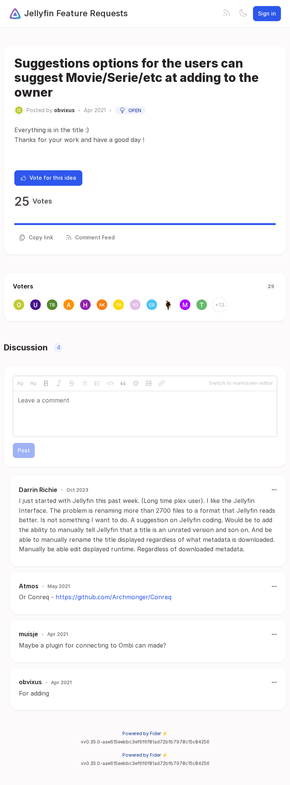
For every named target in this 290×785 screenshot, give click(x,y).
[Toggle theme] (243, 13)
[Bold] (46, 383)
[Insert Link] (161, 383)
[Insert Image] (148, 383)
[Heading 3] (33, 383)
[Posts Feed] (226, 13)
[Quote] (123, 383)
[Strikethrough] (71, 383)
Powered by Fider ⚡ (145, 733)
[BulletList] (84, 383)
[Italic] (59, 383)
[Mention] (136, 383)
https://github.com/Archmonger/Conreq (113, 597)
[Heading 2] (20, 383)
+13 (220, 305)
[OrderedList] (97, 383)
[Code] (110, 383)
